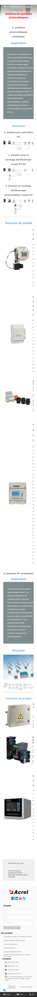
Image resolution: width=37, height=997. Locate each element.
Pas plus (20, 863)
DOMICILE (9, 6)
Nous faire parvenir (12, 927)
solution (16, 6)
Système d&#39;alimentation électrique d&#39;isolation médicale (18, 874)
